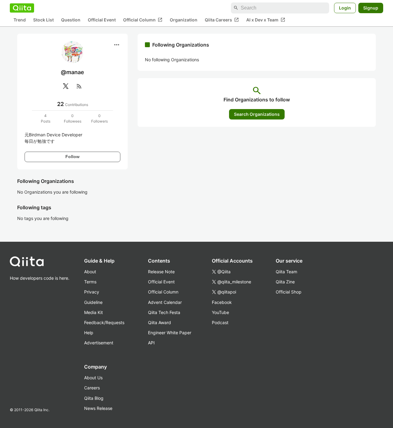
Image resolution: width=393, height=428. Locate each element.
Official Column (142, 20)
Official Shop (289, 291)
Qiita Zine (285, 281)
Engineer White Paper (169, 332)
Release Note (161, 271)
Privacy (91, 291)
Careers (92, 387)
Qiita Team (286, 271)
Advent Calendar (165, 302)
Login (345, 7)
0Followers (99, 118)
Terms (90, 281)
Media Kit (93, 312)
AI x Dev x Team (265, 20)
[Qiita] (22, 8)
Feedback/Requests (104, 322)
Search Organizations (257, 114)
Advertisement (98, 342)
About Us (93, 377)
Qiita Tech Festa (164, 312)
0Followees (72, 118)
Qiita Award (159, 322)
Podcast (220, 322)
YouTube (220, 312)
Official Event (102, 20)
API (151, 342)
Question (70, 20)
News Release (98, 408)
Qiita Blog (93, 398)
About (90, 271)
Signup (370, 7)
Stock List (43, 20)
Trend (20, 20)
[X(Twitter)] (65, 86)
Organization (183, 20)
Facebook (222, 302)
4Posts (45, 118)
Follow (72, 156)
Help (88, 332)
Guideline (93, 302)
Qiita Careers (222, 20)
